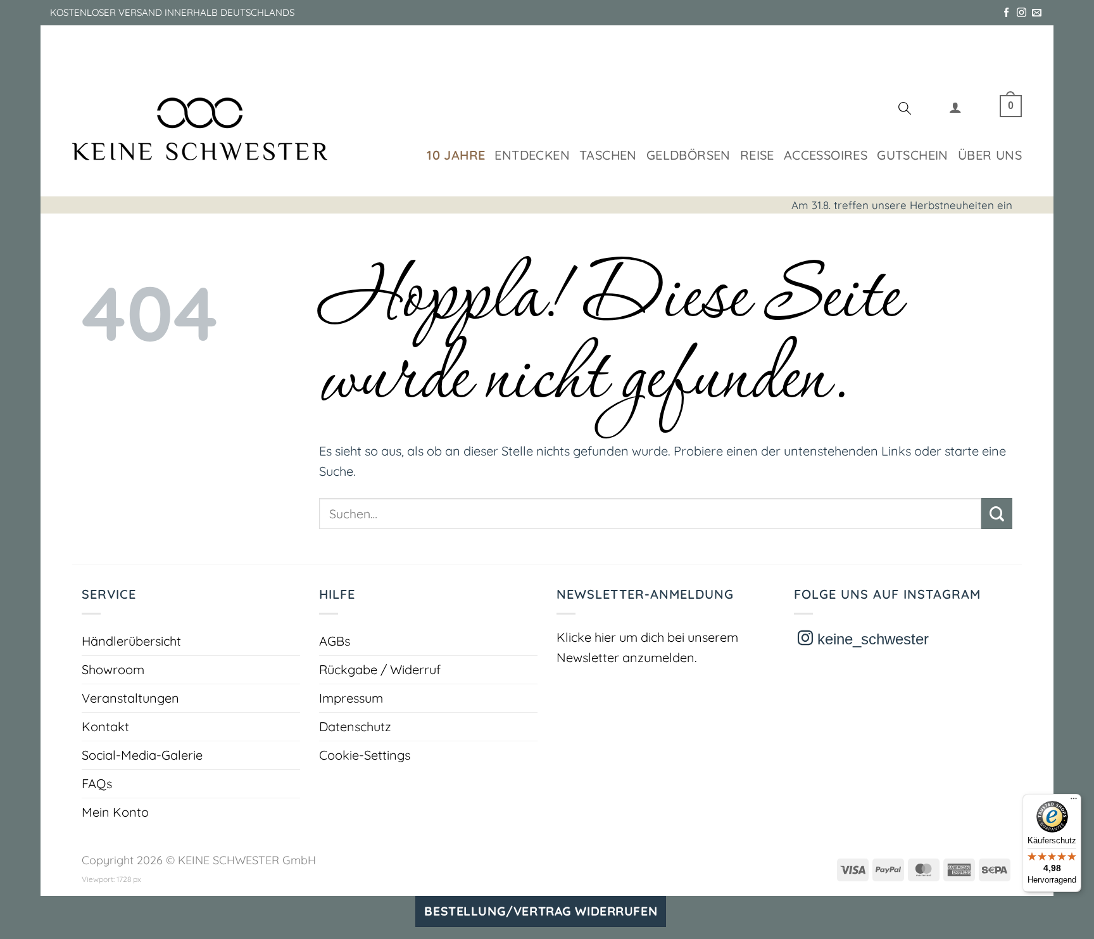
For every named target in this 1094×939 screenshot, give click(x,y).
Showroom (113, 669)
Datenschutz (355, 726)
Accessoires (825, 155)
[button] (955, 109)
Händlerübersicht (131, 641)
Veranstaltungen (130, 698)
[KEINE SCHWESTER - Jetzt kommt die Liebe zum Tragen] (199, 129)
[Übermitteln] (996, 513)
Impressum (351, 698)
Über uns (990, 155)
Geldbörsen (688, 155)
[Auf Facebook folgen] (1006, 13)
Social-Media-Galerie (142, 755)
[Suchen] (904, 110)
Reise (757, 155)
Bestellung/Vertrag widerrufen (540, 911)
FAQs (97, 783)
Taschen (608, 155)
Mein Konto (115, 812)
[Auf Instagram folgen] (1021, 13)
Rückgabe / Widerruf (380, 669)
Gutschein (912, 155)
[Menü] (1073, 801)
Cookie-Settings (364, 755)
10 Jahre (456, 155)
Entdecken (532, 155)
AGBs (334, 641)
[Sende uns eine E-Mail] (1036, 13)
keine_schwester (871, 639)
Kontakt (105, 726)
